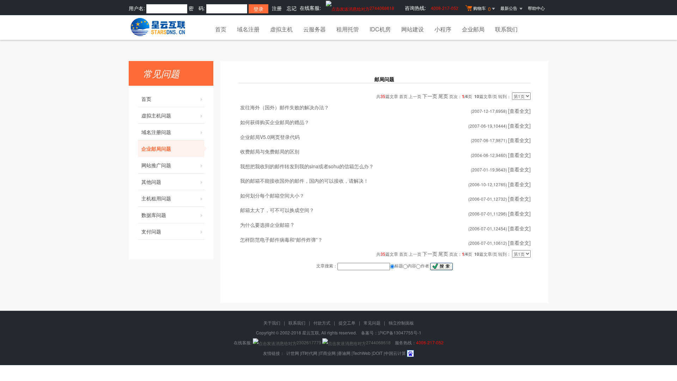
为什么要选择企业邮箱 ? (267, 224)
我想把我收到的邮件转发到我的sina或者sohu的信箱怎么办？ (307, 166)
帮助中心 (536, 8)
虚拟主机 (281, 29)
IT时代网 (309, 353)
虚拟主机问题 (156, 115)
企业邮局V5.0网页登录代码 (270, 136)
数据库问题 (153, 214)
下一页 (429, 95)
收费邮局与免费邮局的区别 (269, 151)
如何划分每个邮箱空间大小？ (272, 195)
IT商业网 (327, 353)
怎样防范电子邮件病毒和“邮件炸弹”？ (281, 239)
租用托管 (347, 29)
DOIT (378, 353)
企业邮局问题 (156, 148)
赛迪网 (344, 353)
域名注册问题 (156, 131)
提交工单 (346, 323)
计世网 (292, 353)
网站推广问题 (156, 165)
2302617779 (309, 342)
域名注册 (248, 29)
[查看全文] (519, 110)
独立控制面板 (401, 323)
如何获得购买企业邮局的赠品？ (274, 122)
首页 (220, 29)
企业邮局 (473, 29)
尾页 (443, 95)
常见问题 (372, 323)
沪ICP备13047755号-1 (399, 332)
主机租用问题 (156, 198)
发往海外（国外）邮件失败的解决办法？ (284, 107)
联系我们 (506, 29)
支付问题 (151, 231)
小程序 (442, 29)
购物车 (482, 8)
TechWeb (362, 353)
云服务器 (314, 29)
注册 (277, 8)
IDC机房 (380, 29)
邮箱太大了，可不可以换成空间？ (277, 209)
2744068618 (382, 8)
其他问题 (151, 181)
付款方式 (321, 323)
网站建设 (412, 29)
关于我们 (271, 323)
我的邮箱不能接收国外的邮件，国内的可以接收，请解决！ (304, 180)
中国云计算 (395, 353)
